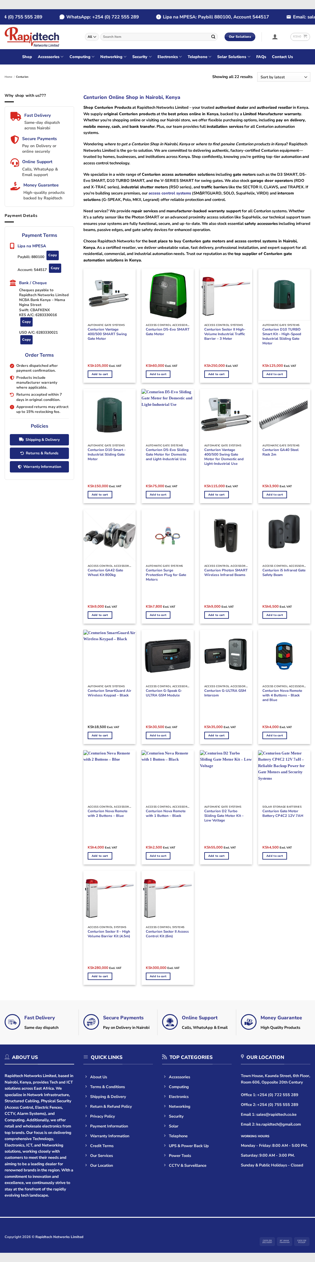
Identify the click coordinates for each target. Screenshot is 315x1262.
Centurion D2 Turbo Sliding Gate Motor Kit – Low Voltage (224, 816)
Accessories (48, 57)
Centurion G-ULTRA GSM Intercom (225, 693)
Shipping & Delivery (43, 439)
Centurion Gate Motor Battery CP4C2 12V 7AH (282, 813)
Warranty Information (42, 466)
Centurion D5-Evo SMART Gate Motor (167, 331)
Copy (52, 255)
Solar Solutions (231, 57)
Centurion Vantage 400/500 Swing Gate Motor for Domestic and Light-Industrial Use (224, 457)
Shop (27, 57)
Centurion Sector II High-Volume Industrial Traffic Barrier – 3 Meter (224, 334)
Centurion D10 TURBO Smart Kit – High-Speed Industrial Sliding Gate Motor (281, 336)
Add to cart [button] (100, 374)
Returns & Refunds (42, 453)
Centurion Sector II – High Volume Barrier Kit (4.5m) (109, 934)
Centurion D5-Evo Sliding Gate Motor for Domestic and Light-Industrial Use (167, 454)
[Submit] (213, 37)
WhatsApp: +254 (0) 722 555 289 (94, 17)
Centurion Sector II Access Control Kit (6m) (167, 934)
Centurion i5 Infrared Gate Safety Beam (283, 572)
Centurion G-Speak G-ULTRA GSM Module (164, 693)
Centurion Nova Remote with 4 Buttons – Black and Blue (282, 695)
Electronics (168, 57)
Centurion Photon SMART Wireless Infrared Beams (226, 572)
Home (8, 77)
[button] (275, 36)
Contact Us (282, 57)
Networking (111, 57)
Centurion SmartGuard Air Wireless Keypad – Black (109, 693)
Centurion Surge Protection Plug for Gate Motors (166, 575)
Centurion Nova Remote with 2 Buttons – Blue (107, 813)
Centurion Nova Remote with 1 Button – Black (165, 813)
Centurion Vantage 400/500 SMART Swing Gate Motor (107, 334)
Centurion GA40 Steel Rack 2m (280, 452)
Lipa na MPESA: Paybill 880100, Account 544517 (207, 17)
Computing (80, 57)
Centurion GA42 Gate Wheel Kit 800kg (105, 572)
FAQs (261, 57)
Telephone (197, 57)
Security (139, 57)
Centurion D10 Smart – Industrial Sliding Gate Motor (107, 454)
